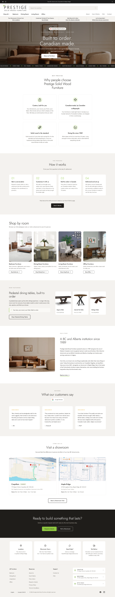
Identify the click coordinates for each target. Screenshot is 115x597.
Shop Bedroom (14, 272)
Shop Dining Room (40, 272)
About (87, 14)
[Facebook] (3, 2)
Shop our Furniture (49, 56)
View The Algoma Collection (73, 20)
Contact (109, 14)
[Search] (96, 8)
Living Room (12, 579)
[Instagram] (5, 2)
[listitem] (63, 303)
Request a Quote (49, 529)
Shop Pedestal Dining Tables (20, 317)
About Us (31, 573)
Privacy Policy (32, 585)
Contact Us (56, 573)
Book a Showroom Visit (57, 501)
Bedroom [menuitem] (15, 14)
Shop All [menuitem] (5, 14)
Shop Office (88, 272)
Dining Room (13, 576)
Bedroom (12, 573)
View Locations (16, 20)
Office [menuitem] (43, 14)
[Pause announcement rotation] (112, 2)
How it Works (57, 205)
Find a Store (32, 579)
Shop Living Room (64, 272)
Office (11, 582)
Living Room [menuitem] (35, 14)
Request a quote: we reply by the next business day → (59, 1)
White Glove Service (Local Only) (100, 20)
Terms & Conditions (34, 588)
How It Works (96, 14)
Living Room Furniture (66, 264)
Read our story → (64, 375)
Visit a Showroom (66, 56)
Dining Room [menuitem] (25, 14)
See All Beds (45, 20)
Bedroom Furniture (15, 264)
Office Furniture (88, 264)
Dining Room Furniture (41, 264)
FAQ (103, 14)
